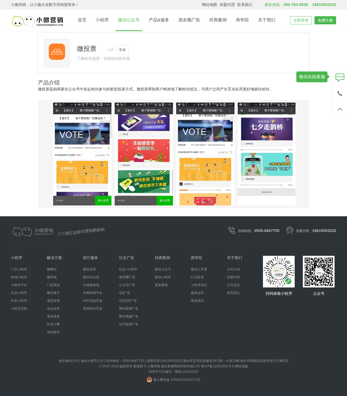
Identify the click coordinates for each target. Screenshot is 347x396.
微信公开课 (199, 269)
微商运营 (197, 293)
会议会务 (53, 308)
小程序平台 (19, 285)
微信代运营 (91, 277)
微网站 (52, 269)
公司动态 (233, 285)
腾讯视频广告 (129, 316)
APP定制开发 (92, 301)
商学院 (242, 20)
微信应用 (89, 269)
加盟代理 (227, 4)
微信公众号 (129, 20)
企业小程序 (19, 293)
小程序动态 (199, 285)
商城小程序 (19, 277)
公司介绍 (233, 269)
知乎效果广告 (129, 324)
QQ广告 (124, 293)
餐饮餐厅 (53, 293)
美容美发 (53, 316)
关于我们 (266, 20)
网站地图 (209, 4)
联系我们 (244, 4)
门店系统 (53, 285)
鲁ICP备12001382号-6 (217, 366)
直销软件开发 (92, 308)
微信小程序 (163, 277)
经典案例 (218, 20)
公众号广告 (127, 285)
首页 (82, 20)
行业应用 (197, 277)
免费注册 (325, 20)
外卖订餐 (53, 324)
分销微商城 (91, 285)
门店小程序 (19, 269)
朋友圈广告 (189, 20)
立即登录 (301, 20)
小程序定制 (19, 308)
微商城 (52, 277)
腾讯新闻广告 (129, 308)
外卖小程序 (19, 301)
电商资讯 (197, 301)
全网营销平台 (92, 293)
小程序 (102, 20)
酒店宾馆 (53, 301)
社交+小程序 (128, 269)
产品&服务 (159, 20)
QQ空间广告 (128, 301)
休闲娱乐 (53, 332)
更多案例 (161, 285)
